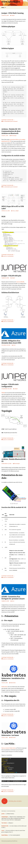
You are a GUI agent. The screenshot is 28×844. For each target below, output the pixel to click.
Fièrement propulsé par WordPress (9, 841)
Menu (2, 7)
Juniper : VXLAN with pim (11, 276)
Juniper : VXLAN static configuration (10, 385)
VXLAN (3, 392)
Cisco (13, 210)
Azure (14, 345)
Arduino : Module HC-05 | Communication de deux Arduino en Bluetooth (11, 131)
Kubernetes (13, 682)
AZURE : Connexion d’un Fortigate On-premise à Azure (13, 598)
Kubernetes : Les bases (10, 735)
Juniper (13, 15)
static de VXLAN (20, 282)
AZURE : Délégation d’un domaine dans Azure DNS (11, 342)
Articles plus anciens (13, 801)
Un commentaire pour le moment (10, 121)
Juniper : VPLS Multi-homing (12, 13)
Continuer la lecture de (8, 119)
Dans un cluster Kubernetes (8, 748)
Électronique (13, 135)
